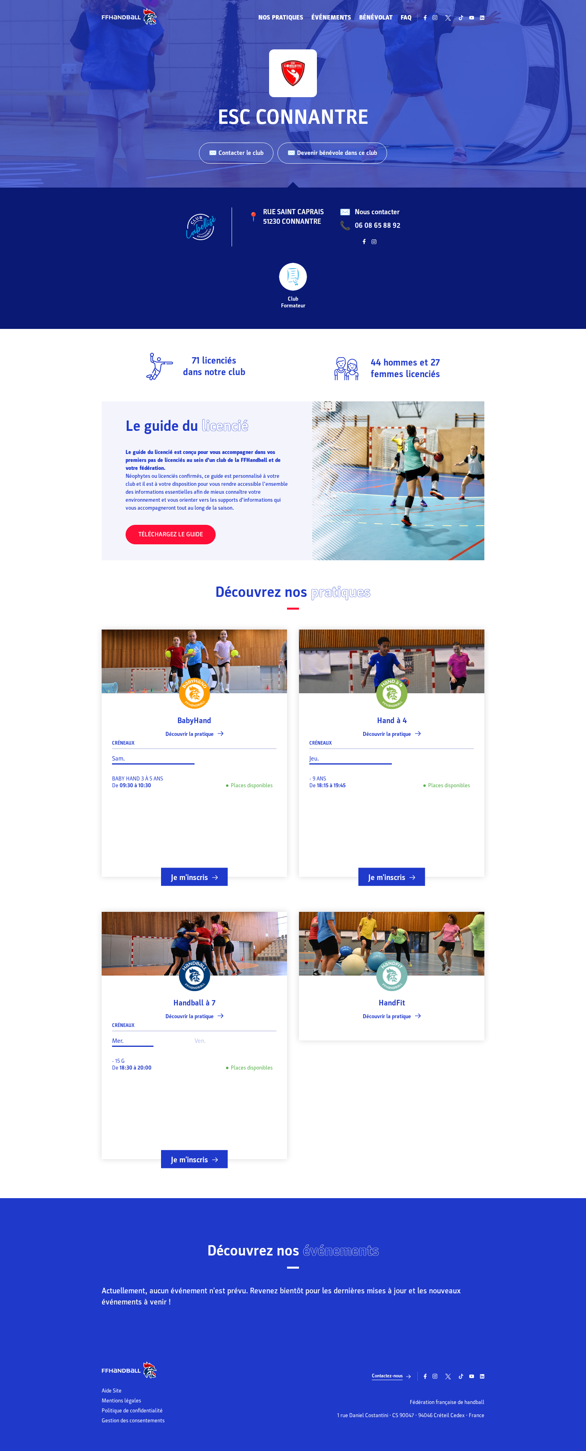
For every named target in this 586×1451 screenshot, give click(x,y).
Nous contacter (377, 212)
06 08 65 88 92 (377, 225)
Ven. (200, 1040)
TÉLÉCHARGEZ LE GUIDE (170, 534)
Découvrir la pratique (189, 734)
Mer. (118, 1040)
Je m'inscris (189, 877)
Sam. (118, 758)
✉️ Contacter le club (236, 153)
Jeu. (314, 758)
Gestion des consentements (133, 1421)
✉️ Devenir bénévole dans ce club (332, 153)
